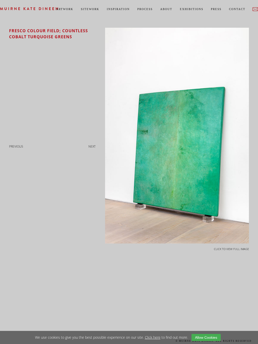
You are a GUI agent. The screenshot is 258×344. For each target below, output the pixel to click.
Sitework (90, 9)
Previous (16, 146)
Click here (152, 337)
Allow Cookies (206, 337)
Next (91, 146)
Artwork (64, 9)
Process (145, 9)
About (166, 9)
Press (216, 9)
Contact (237, 9)
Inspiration (118, 9)
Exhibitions (191, 9)
